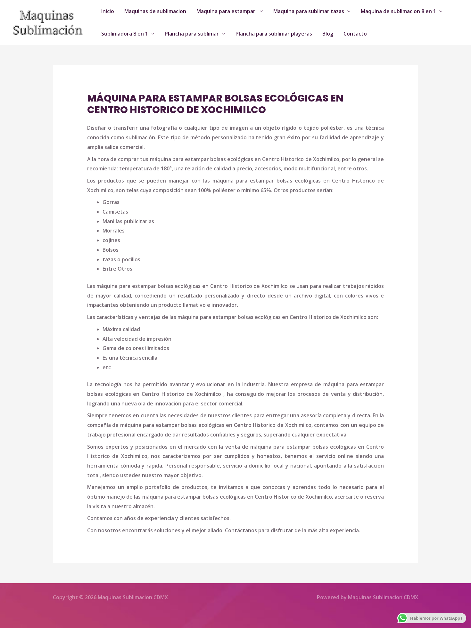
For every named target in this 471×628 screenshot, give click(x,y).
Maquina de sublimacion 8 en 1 (398, 11)
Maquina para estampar (226, 11)
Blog (327, 33)
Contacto (355, 33)
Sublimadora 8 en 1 (124, 33)
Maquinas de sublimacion (155, 11)
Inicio (107, 11)
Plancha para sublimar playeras (274, 33)
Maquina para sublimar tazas (308, 11)
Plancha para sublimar (192, 33)
